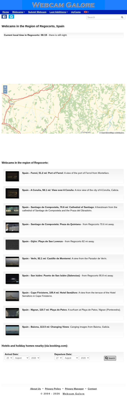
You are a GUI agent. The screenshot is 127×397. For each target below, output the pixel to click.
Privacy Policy (53, 388)
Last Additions (58, 12)
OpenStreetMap (107, 133)
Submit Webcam (37, 12)
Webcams (17, 12)
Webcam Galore (74, 393)
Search (111, 358)
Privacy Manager (74, 388)
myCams (76, 12)
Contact (92, 388)
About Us (35, 388)
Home (5, 12)
